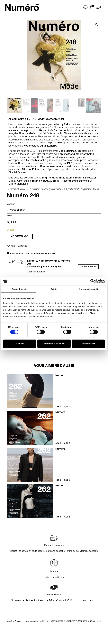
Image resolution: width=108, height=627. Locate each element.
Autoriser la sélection (54, 343)
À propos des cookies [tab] (89, 289)
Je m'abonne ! (88, 267)
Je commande (19, 236)
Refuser (20, 343)
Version (11, 204)
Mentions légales (86, 621)
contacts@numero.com (87, 601)
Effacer (9, 216)
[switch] (41, 332)
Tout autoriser (88, 343)
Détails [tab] (54, 289)
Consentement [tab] (19, 289)
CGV (99, 621)
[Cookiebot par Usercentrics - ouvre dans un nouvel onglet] (92, 281)
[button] (96, 24)
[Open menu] (99, 7)
